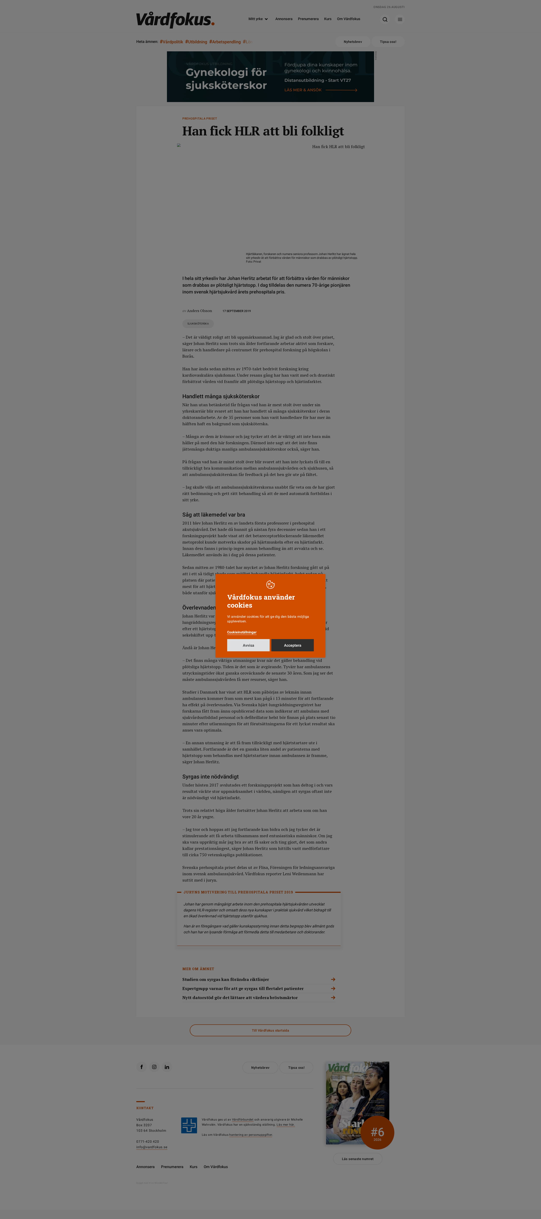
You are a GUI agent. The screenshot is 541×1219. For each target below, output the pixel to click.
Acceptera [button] (292, 645)
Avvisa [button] (248, 645)
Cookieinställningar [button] (242, 632)
